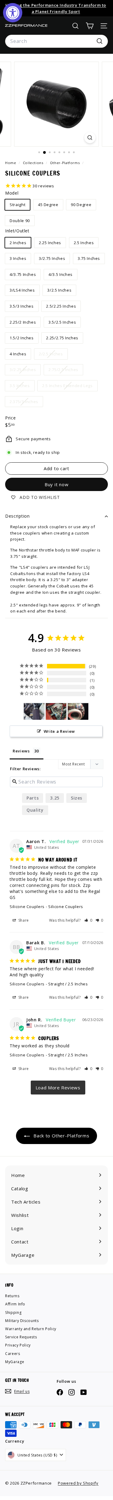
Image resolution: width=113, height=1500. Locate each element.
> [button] (58, 1087)
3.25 (54, 798)
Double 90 (20, 220)
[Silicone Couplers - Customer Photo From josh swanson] (34, 711)
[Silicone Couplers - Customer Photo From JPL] (56, 711)
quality (35, 810)
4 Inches (18, 354)
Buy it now (57, 484)
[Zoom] (90, 137)
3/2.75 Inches (52, 258)
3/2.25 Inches (25, 371)
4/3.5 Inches (61, 274)
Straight (17, 204)
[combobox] (56, 41)
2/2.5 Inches (53, 355)
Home (11, 162)
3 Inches (18, 258)
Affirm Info (15, 1304)
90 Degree (81, 204)
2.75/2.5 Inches (66, 371)
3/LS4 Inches (22, 290)
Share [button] (23, 920)
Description (17, 516)
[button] (88, 920)
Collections (34, 162)
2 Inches (18, 242)
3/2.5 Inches (59, 290)
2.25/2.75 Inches (62, 338)
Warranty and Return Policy (30, 1328)
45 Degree (48, 204)
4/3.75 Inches (23, 274)
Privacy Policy (18, 1345)
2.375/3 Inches (26, 403)
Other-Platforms (65, 162)
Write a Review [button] (59, 731)
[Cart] (90, 26)
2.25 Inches (50, 242)
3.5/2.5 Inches (62, 322)
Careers (12, 1353)
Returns (12, 1295)
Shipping (13, 1312)
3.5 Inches (22, 387)
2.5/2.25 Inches (61, 306)
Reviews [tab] (21, 751)
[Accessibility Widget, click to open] (12, 12)
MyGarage (14, 1361)
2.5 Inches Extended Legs (69, 387)
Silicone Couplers (27, 906)
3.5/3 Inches (22, 306)
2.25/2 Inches (23, 322)
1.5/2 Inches (22, 338)
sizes (76, 798)
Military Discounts (22, 1320)
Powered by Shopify (78, 1483)
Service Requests (21, 1337)
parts (33, 798)
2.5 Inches (84, 242)
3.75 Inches (89, 258)
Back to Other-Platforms (60, 1136)
